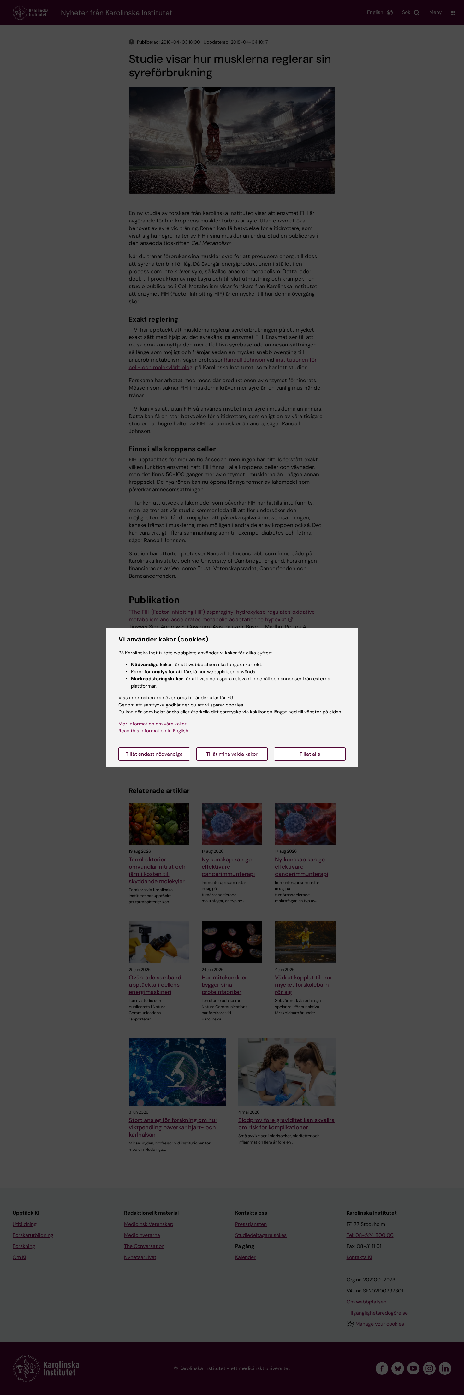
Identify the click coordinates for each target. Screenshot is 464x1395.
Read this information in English (153, 731)
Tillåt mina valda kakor (232, 754)
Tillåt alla (310, 754)
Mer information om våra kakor (152, 724)
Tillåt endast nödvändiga (154, 754)
